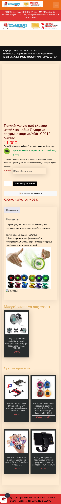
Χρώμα (7, 170)
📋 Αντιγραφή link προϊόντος (30, 193)
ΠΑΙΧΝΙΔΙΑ (24, 50)
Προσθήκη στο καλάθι (25, 184)
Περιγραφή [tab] (12, 210)
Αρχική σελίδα (10, 50)
